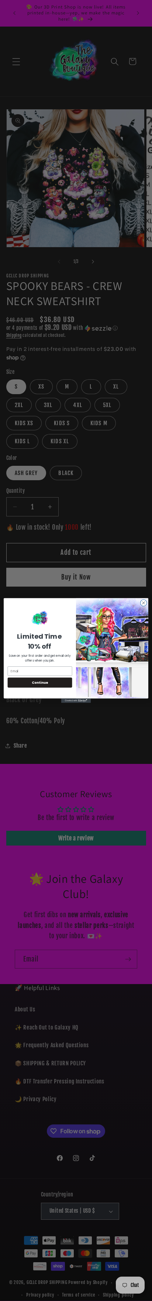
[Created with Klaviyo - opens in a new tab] (76, 701)
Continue (40, 682)
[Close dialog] (143, 603)
